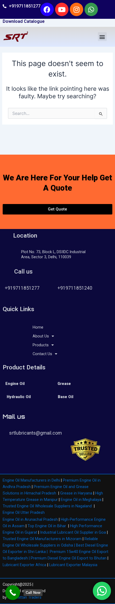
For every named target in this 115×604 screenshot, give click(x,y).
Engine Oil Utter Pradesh (24, 512)
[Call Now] (12, 592)
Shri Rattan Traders (24, 597)
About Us (41, 336)
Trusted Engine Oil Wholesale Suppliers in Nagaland (47, 506)
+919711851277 (22, 288)
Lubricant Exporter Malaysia (73, 564)
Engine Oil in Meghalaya (81, 499)
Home (38, 327)
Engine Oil (15, 383)
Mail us (14, 416)
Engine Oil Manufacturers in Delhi (31, 480)
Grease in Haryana (76, 493)
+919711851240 (74, 288)
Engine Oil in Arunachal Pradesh (30, 519)
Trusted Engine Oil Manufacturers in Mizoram (42, 538)
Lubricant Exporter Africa (24, 564)
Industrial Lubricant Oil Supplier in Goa (73, 532)
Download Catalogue (24, 21)
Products (41, 345)
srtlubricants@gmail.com (35, 433)
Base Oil (65, 396)
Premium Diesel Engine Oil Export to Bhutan (68, 558)
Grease (64, 383)
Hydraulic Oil (19, 396)
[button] (102, 36)
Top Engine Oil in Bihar (47, 525)
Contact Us (42, 353)
